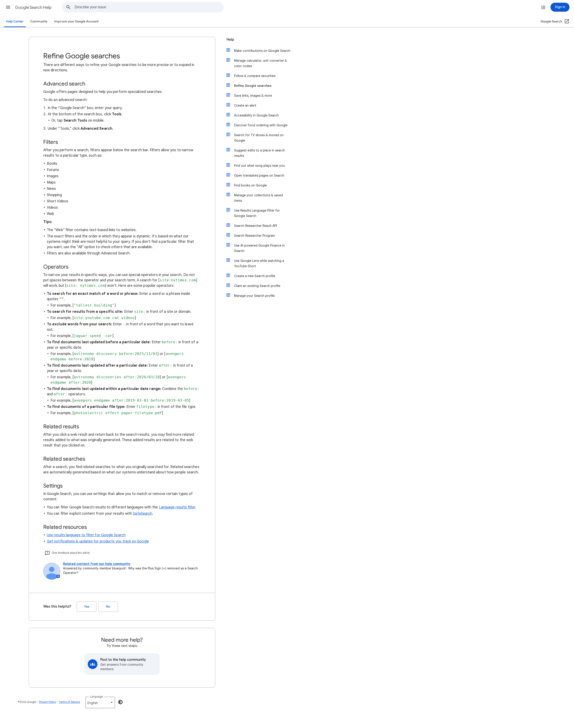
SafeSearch (142, 513)
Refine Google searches (253, 86)
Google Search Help (33, 7)
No (108, 606)
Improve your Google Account (76, 21)
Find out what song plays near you (259, 166)
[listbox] (100, 702)
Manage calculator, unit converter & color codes (260, 63)
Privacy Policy (47, 702)
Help (230, 39)
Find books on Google (250, 185)
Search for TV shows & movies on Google (259, 137)
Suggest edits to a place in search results (259, 153)
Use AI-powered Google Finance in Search (259, 248)
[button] (8, 7)
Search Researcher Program (254, 236)
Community (39, 21)
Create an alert (245, 105)
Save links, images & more (253, 96)
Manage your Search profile (254, 296)
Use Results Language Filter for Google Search (257, 213)
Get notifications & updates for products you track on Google (98, 541)
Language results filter (177, 507)
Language (96, 696)
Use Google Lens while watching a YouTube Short (259, 263)
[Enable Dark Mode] (120, 702)
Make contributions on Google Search (262, 51)
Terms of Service (69, 702)
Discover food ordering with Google (260, 125)
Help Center (15, 21)
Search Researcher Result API (255, 226)
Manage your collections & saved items (258, 198)
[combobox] (149, 7)
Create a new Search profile (254, 276)
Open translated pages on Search (259, 175)
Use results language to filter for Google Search (86, 535)
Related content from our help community (96, 564)
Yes (86, 606)
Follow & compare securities (254, 76)
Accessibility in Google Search (256, 115)
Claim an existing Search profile (257, 286)
